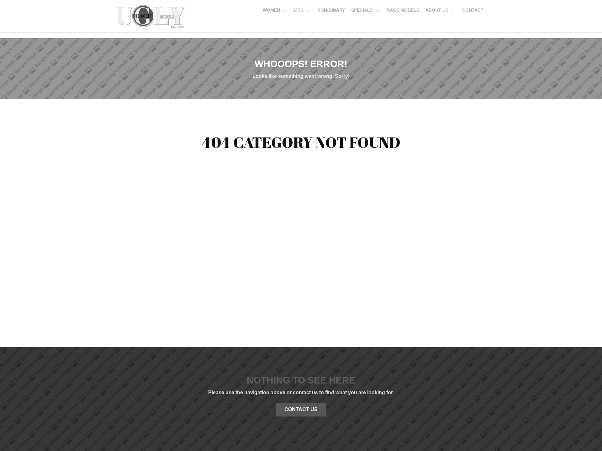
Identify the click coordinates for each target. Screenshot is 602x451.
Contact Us (301, 409)
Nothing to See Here (301, 380)
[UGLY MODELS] (150, 14)
